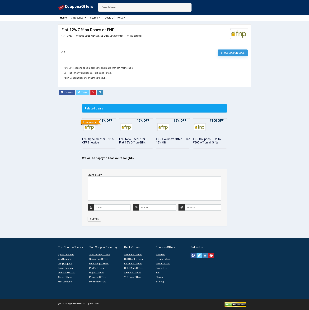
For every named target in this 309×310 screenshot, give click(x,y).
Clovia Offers (65, 277)
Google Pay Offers (98, 259)
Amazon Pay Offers (99, 254)
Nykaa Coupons (66, 254)
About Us (160, 254)
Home (63, 17)
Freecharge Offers (98, 263)
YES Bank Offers (132, 277)
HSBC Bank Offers (133, 268)
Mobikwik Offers (97, 281)
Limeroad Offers (66, 272)
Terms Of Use (163, 263)
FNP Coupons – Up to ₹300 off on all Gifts (207, 140)
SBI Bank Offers (132, 272)
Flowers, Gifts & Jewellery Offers (109, 36)
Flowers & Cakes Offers (86, 36)
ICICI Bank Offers (133, 263)
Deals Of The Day (115, 17)
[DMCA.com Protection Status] (235, 303)
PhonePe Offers (97, 277)
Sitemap (160, 281)
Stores (94, 17)
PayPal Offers (96, 268)
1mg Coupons (65, 263)
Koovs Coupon (65, 268)
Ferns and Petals (135, 36)
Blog (158, 272)
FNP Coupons (65, 281)
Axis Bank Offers (133, 254)
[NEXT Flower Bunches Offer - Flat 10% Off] (306, 302)
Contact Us (161, 268)
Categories (77, 17)
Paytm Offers (96, 272)
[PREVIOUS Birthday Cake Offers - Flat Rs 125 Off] (3, 302)
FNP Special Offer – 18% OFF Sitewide (98, 140)
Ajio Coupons (64, 259)
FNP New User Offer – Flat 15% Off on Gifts (133, 140)
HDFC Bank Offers (133, 259)
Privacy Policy (163, 259)
